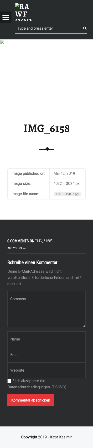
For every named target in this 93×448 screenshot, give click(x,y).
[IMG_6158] (46, 42)
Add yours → (16, 248)
